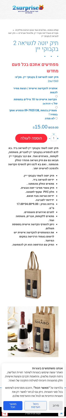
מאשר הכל (12, 406)
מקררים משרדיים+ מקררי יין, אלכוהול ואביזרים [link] (38, 33)
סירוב (56, 405)
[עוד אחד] (57, 138)
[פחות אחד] (49, 138)
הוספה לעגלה (31, 138)
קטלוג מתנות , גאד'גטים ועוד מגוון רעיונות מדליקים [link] (36, 30)
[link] (28, 9)
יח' (54, 134)
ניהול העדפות (35, 406)
